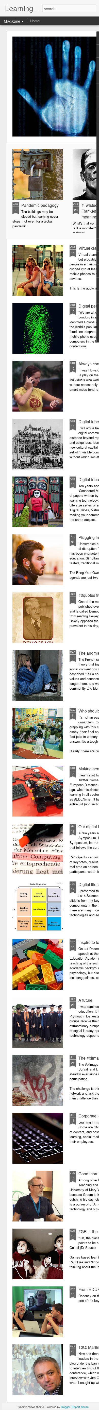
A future (85, 1000)
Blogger (65, 1407)
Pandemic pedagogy (40, 205)
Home (35, 20)
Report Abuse (80, 1407)
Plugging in (88, 537)
